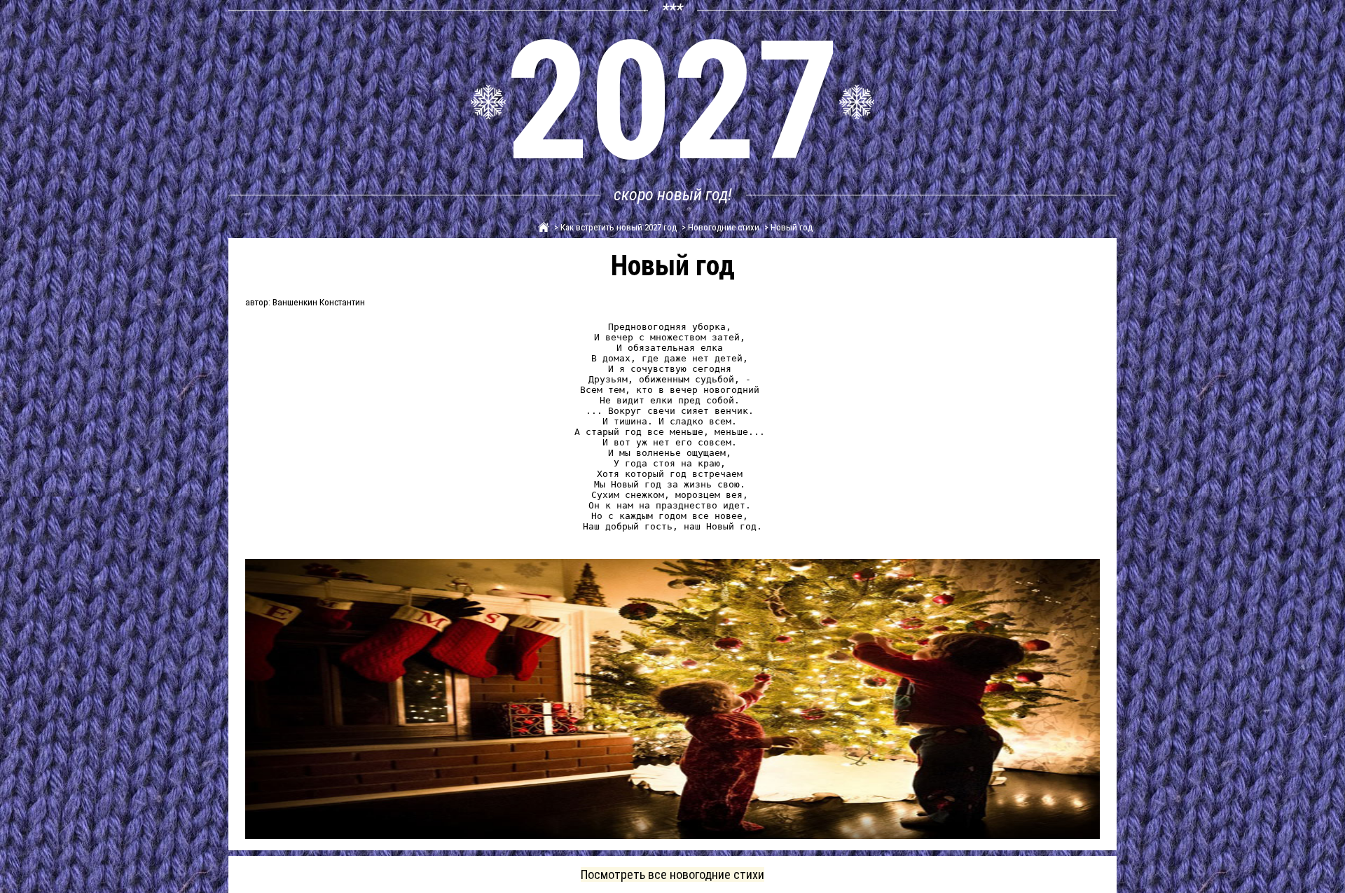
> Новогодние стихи (719, 227)
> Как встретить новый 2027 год (614, 227)
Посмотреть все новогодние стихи (672, 874)
